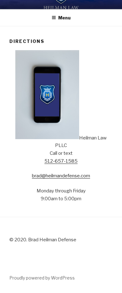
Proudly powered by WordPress (42, 277)
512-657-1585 (61, 161)
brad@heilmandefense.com (61, 176)
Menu (64, 17)
